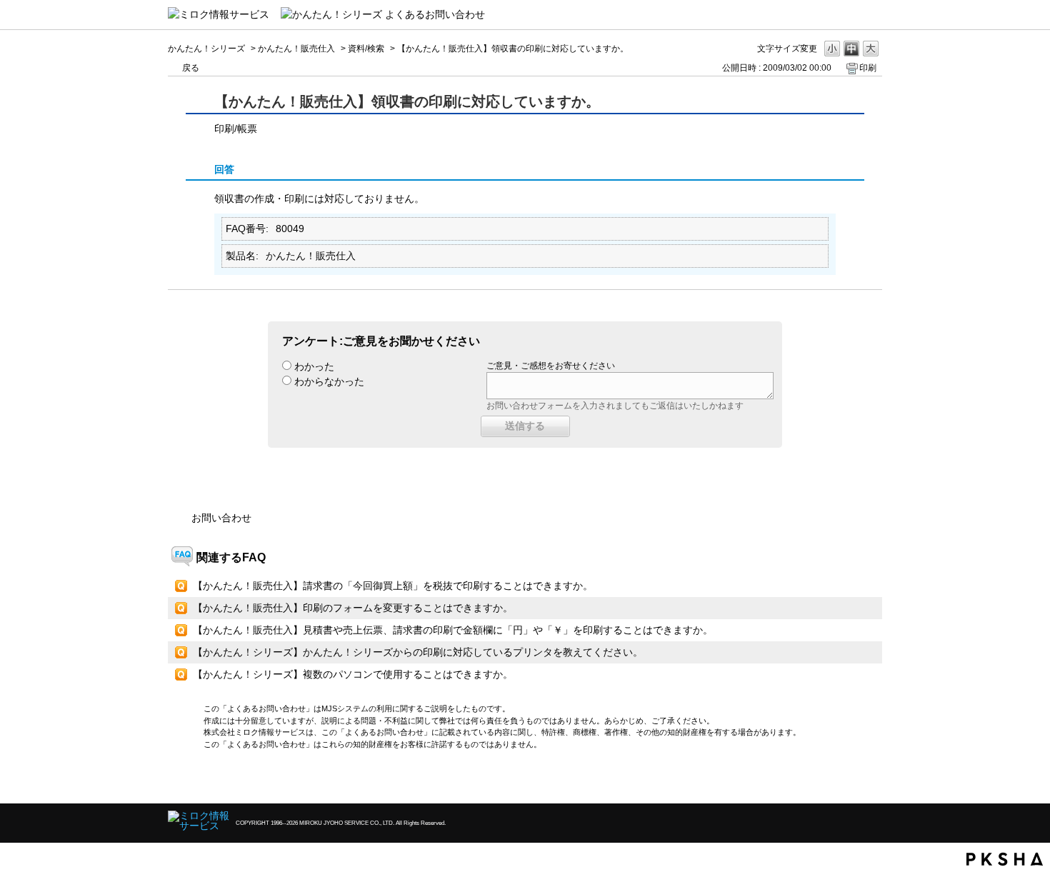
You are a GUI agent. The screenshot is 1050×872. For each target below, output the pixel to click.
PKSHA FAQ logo (1004, 859)
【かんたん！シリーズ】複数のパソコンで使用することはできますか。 (353, 674)
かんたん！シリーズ (206, 49)
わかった (314, 366)
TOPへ (846, 780)
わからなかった (329, 381)
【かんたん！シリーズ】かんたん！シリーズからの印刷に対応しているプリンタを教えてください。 (418, 652)
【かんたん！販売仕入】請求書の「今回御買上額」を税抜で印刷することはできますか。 (393, 585)
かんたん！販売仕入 (296, 49)
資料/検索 (366, 49)
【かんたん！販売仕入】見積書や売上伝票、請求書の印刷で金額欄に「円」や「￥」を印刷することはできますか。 (453, 630)
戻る (190, 68)
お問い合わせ (221, 517)
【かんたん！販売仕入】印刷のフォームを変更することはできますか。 (353, 607)
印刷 (867, 68)
